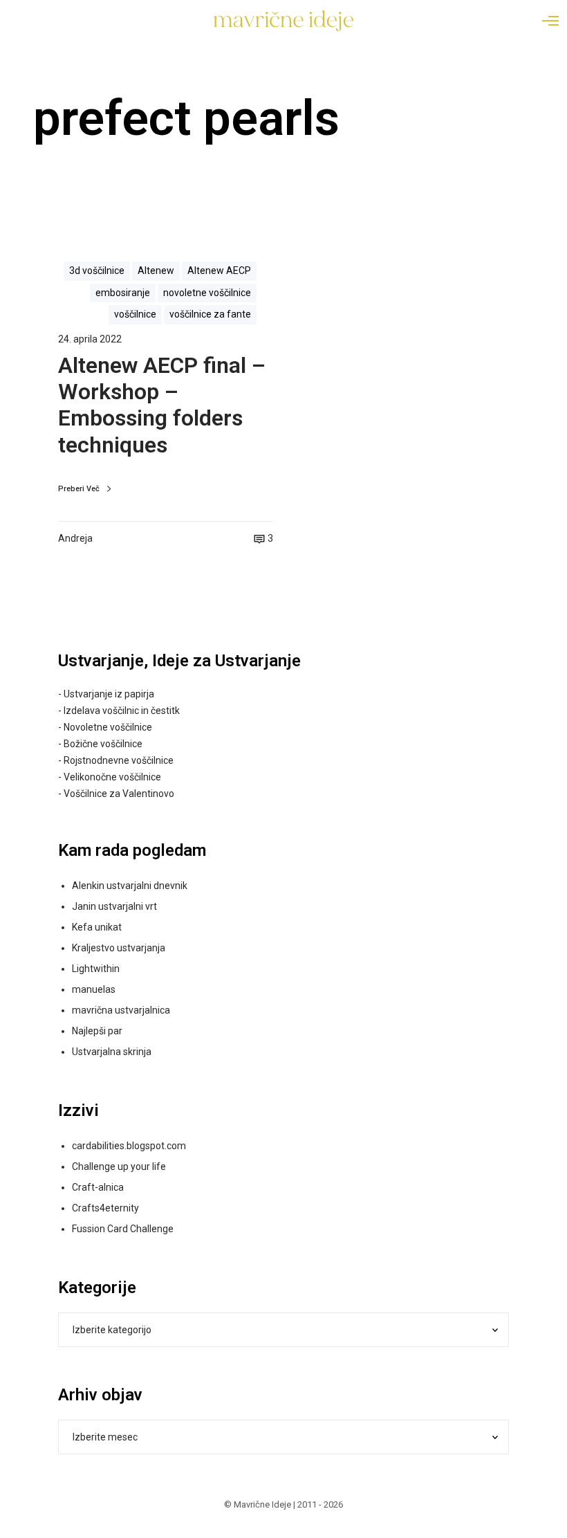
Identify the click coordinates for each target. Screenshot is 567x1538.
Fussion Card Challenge (123, 1228)
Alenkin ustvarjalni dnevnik (129, 885)
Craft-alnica (98, 1187)
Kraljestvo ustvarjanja (118, 947)
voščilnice (135, 314)
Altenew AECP (219, 270)
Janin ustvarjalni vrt (114, 906)
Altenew (156, 270)
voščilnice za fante (210, 314)
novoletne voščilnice (207, 292)
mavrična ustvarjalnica (121, 1010)
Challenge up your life (119, 1166)
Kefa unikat (97, 927)
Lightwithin (96, 968)
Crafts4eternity (105, 1208)
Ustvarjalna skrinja (111, 1051)
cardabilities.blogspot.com (129, 1145)
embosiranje (122, 292)
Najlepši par (97, 1030)
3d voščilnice (96, 270)
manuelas (93, 989)
